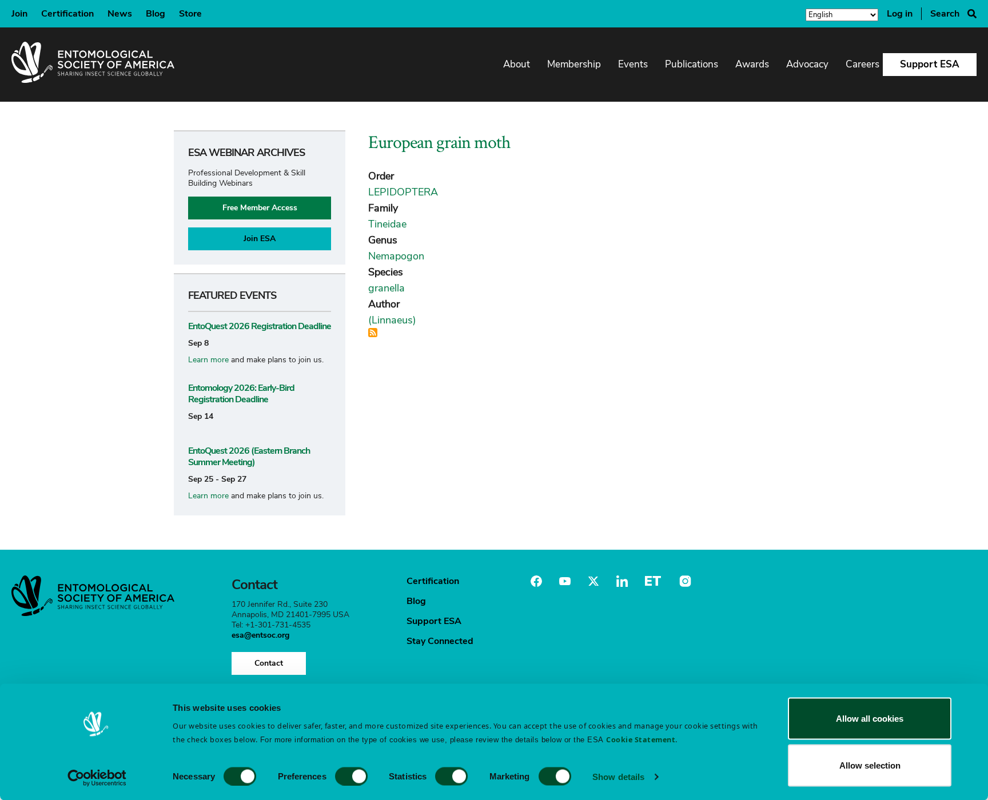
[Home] (92, 64)
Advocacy (807, 64)
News (119, 13)
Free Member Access (259, 207)
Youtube (565, 581)
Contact (268, 663)
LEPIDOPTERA (403, 192)
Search (944, 13)
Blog (155, 13)
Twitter (593, 581)
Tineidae (387, 224)
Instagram (684, 581)
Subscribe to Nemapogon (372, 332)
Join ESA (260, 238)
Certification (67, 13)
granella (386, 288)
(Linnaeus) (392, 320)
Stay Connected (440, 641)
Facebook (536, 581)
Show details (618, 776)
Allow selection (870, 765)
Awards (752, 64)
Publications (691, 64)
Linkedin (622, 581)
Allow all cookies (869, 718)
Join (19, 13)
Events (633, 64)
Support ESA (929, 64)
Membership (574, 64)
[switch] (351, 776)
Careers (862, 64)
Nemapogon (396, 256)
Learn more (208, 359)
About (516, 64)
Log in (900, 13)
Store (190, 13)
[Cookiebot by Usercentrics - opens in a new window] (97, 777)
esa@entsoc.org (260, 635)
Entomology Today (653, 581)
